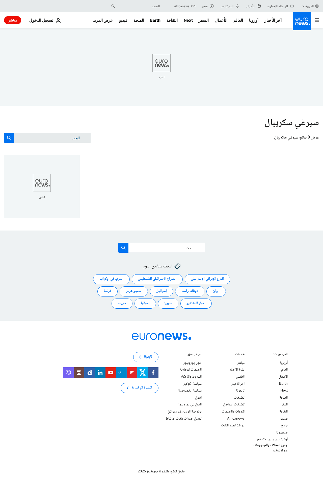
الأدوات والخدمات (233, 412)
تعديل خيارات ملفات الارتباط (184, 419)
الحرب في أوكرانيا (111, 279)
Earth (155, 20)
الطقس (240, 377)
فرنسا (107, 291)
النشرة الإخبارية (141, 388)
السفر (204, 20)
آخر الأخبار (273, 20)
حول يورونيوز (192, 363)
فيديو (123, 20)
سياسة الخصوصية (190, 391)
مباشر (12, 20)
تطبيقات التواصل (234, 405)
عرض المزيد (194, 354)
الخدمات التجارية (191, 370)
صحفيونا (282, 433)
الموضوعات (280, 354)
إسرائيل (161, 291)
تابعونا (240, 391)
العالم (238, 20)
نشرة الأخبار (237, 370)
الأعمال (221, 20)
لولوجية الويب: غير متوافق (185, 412)
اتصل (198, 398)
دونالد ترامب (189, 291)
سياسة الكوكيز (192, 384)
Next (188, 20)
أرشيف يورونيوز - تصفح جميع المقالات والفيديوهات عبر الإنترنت (270, 445)
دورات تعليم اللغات (233, 426)
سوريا (168, 304)
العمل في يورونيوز (190, 405)
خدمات (240, 354)
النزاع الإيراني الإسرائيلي (207, 279)
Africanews (236, 419)
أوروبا (253, 20)
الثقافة (172, 20)
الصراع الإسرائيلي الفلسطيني (157, 279)
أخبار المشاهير (196, 304)
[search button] (113, 6)
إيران (216, 291)
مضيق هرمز (134, 291)
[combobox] (138, 6)
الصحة (138, 20)
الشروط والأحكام (191, 377)
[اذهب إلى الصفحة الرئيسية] (302, 21)
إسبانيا (145, 304)
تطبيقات (239, 398)
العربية (309, 6)
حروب (122, 304)
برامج (284, 426)
